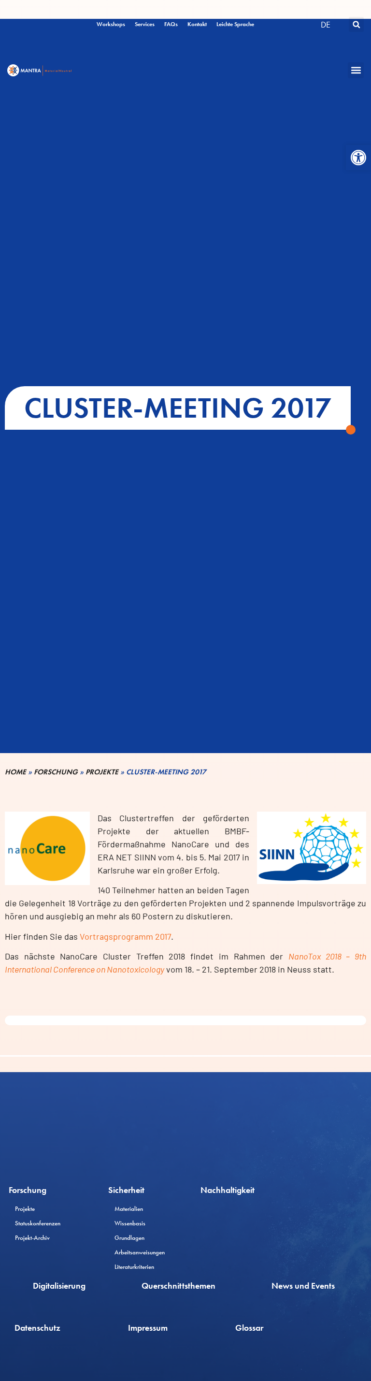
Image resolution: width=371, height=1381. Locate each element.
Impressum (148, 1327)
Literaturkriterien (134, 1267)
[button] (358, 157)
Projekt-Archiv (32, 1238)
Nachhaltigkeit (227, 1189)
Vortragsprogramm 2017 (125, 936)
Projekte (102, 772)
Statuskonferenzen (37, 1223)
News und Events (303, 1285)
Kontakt (197, 24)
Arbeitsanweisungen (139, 1252)
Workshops (111, 24)
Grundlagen (129, 1238)
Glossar (249, 1327)
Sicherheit (126, 1189)
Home (15, 772)
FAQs (171, 24)
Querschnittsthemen (178, 1285)
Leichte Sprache (235, 24)
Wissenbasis (129, 1223)
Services (145, 24)
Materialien (128, 1209)
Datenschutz (37, 1327)
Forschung (56, 772)
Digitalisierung (59, 1285)
